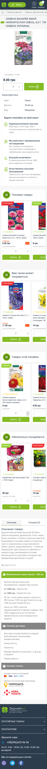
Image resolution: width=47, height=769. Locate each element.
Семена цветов (14, 12)
